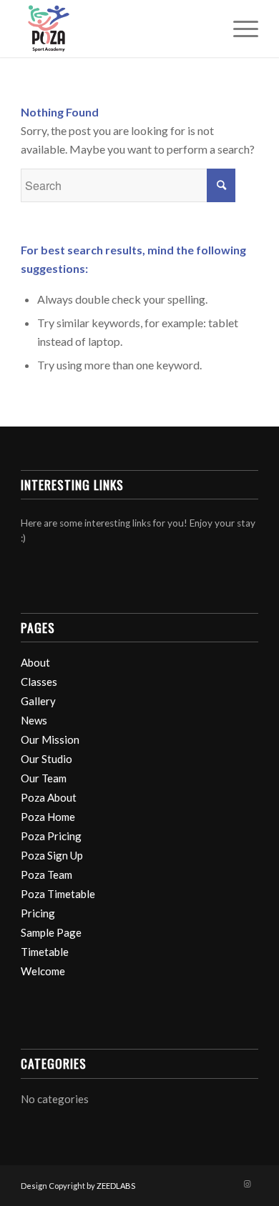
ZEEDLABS (116, 1185)
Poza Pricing (51, 835)
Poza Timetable (58, 893)
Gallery (38, 700)
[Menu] (238, 28)
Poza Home (48, 816)
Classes (39, 681)
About (35, 662)
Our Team (44, 778)
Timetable (45, 951)
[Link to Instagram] (247, 1184)
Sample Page (51, 932)
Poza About (49, 797)
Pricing (38, 913)
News (34, 720)
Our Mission (50, 739)
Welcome (43, 971)
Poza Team (46, 874)
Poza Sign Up (52, 855)
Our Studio (46, 758)
